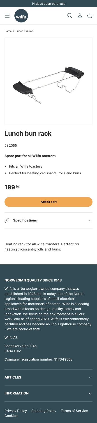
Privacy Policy (16, 411)
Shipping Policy (43, 411)
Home (8, 31)
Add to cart (49, 202)
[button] (90, 16)
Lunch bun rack (25, 31)
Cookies (11, 416)
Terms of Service (74, 411)
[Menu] (7, 16)
